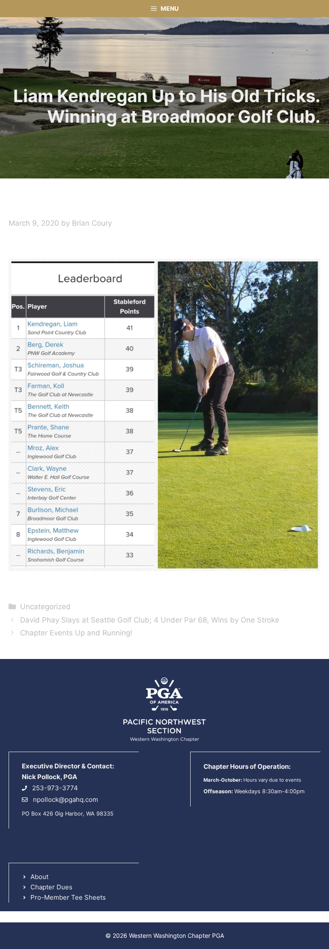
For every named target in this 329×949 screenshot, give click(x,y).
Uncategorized (45, 606)
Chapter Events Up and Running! (76, 633)
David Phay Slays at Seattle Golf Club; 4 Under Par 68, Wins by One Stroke (149, 620)
